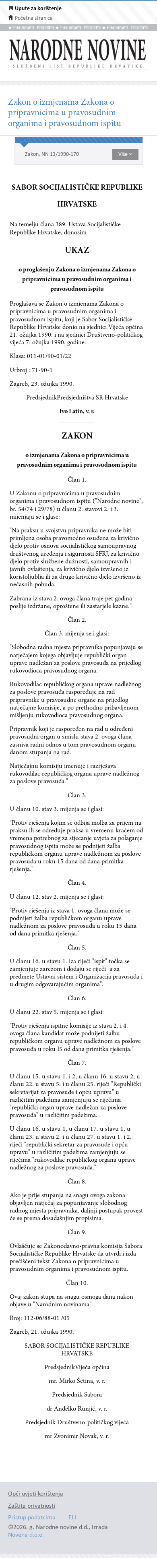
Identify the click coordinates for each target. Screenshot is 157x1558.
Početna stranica (34, 18)
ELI (72, 1518)
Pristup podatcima (32, 1518)
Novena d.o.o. (26, 1535)
